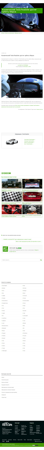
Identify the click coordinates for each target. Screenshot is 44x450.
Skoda (24, 340)
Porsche (24, 335)
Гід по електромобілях (33, 432)
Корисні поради (31, 430)
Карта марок (29, 439)
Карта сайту (20, 439)
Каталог (16, 425)
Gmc (24, 308)
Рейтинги (38, 428)
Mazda (24, 323)
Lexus (24, 318)
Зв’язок (14, 439)
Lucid (3, 323)
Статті (31, 425)
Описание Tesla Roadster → (29, 141)
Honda (3, 310)
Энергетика (4, 397)
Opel (24, 330)
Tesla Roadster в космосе (12, 235)
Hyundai (24, 310)
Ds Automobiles (26, 300)
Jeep (24, 313)
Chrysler (3, 298)
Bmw (3, 290)
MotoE (3, 377)
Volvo (24, 350)
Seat (3, 340)
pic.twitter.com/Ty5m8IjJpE (23, 65)
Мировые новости (18, 33)
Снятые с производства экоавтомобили (9, 392)
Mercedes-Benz (5, 325)
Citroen (24, 298)
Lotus (24, 320)
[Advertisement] (22, 44)
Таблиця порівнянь (38, 430)
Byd (3, 293)
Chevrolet (25, 295)
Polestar (3, 335)
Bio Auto (24, 288)
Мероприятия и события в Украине (8, 389)
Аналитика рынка (5, 379)
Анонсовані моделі (23, 432)
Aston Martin (4, 285)
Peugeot (3, 333)
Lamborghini (25, 315)
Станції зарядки (31, 427)
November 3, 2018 (27, 66)
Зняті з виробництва (24, 434)
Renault (3, 338)
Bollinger (24, 290)
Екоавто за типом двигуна (23, 428)
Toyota (3, 348)
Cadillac (3, 295)
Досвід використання (39, 433)
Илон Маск (19, 235)
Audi (24, 285)
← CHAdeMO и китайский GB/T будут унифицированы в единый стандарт (16, 239)
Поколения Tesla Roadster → (30, 139)
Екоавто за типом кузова (24, 426)
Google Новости (12, 251)
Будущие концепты (5, 384)
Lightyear (4, 320)
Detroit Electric (5, 300)
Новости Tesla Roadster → (29, 142)
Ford (3, 308)
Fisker (24, 305)
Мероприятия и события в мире (8, 387)
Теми (25, 439)
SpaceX (4, 235)
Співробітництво (37, 439)
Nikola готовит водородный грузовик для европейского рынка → (29, 241)
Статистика (32, 434)
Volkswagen (4, 350)
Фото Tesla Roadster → (28, 143)
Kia (2, 315)
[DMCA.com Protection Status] (35, 445)
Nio (23, 328)
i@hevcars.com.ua (38, 441)
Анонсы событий (5, 382)
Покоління (17, 433)
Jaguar (3, 313)
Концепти (38, 427)
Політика (10, 439)
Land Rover (4, 318)
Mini (24, 325)
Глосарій (38, 425)
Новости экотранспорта (9, 33)
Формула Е (4, 394)
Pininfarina (25, 333)
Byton (24, 293)
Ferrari (24, 303)
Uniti (24, 348)
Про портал (4, 439)
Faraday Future (5, 303)
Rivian (24, 338)
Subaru (3, 345)
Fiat (3, 305)
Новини (16, 428)
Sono (24, 343)
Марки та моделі (17, 432)
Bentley (3, 288)
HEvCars (2, 33)
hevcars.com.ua (40, 109)
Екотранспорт (17, 429)
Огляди (16, 427)
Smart (3, 343)
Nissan (3, 330)
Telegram (36, 250)
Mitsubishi (4, 328)
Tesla (6, 235)
